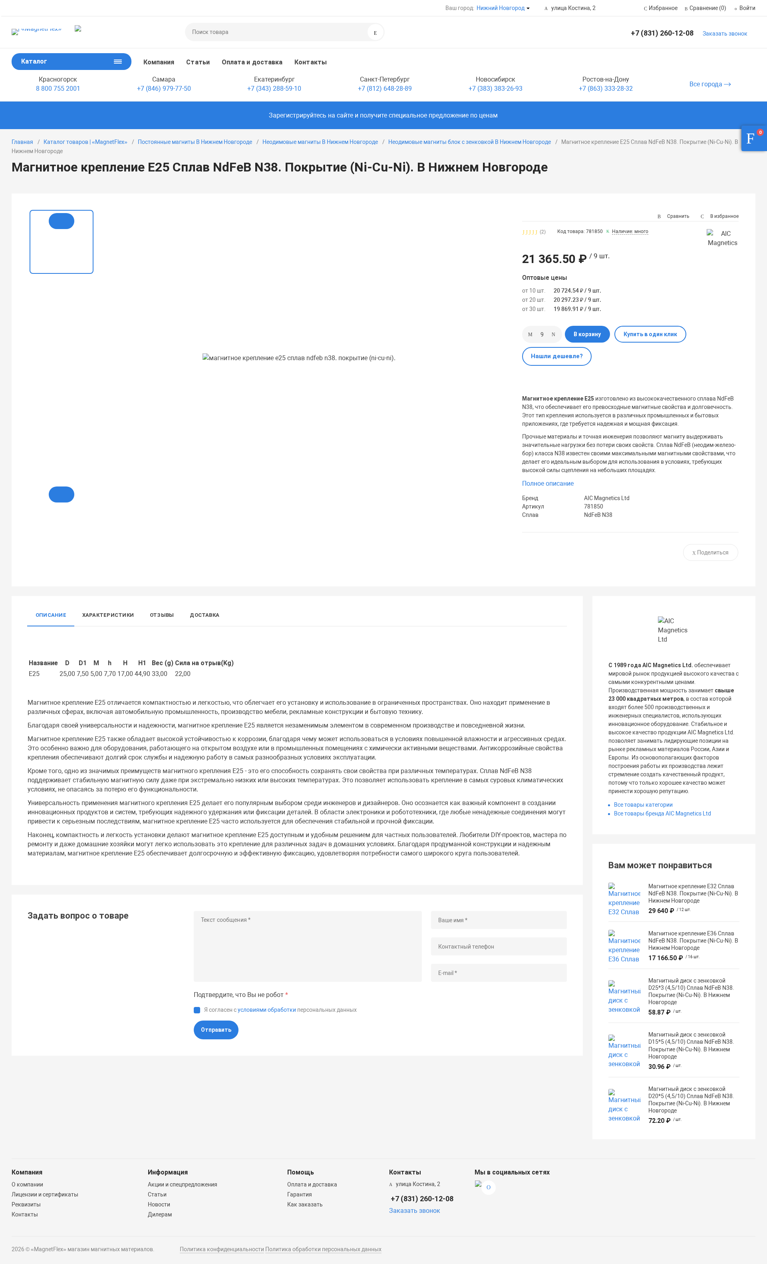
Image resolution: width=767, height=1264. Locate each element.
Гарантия (299, 1194)
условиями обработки (267, 1010)
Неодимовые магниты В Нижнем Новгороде (320, 142)
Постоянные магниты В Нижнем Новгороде (195, 142)
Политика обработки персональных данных (323, 1249)
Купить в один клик (650, 334)
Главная (22, 142)
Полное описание (548, 483)
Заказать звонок (725, 33)
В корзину (587, 334)
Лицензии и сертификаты (45, 1194)
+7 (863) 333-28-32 (606, 88)
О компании (27, 1184)
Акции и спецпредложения (182, 1184)
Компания (159, 62)
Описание (51, 615)
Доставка (204, 615)
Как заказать (305, 1204)
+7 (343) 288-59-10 (274, 88)
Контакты (310, 62)
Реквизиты (26, 1204)
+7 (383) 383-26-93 (496, 88)
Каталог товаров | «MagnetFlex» (85, 142)
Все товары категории (643, 804)
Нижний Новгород (501, 8)
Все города (707, 84)
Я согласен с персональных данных (280, 1010)
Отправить (216, 1030)
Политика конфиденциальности (222, 1249)
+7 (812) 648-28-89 (385, 88)
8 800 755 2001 (58, 88)
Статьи (197, 62)
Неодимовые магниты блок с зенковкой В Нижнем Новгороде (469, 142)
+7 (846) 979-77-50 (164, 88)
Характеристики (108, 615)
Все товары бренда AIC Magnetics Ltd (662, 813)
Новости (159, 1204)
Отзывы (162, 615)
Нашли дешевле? (557, 356)
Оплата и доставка (252, 62)
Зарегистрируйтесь (297, 115)
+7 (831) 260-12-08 (662, 33)
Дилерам (160, 1214)
